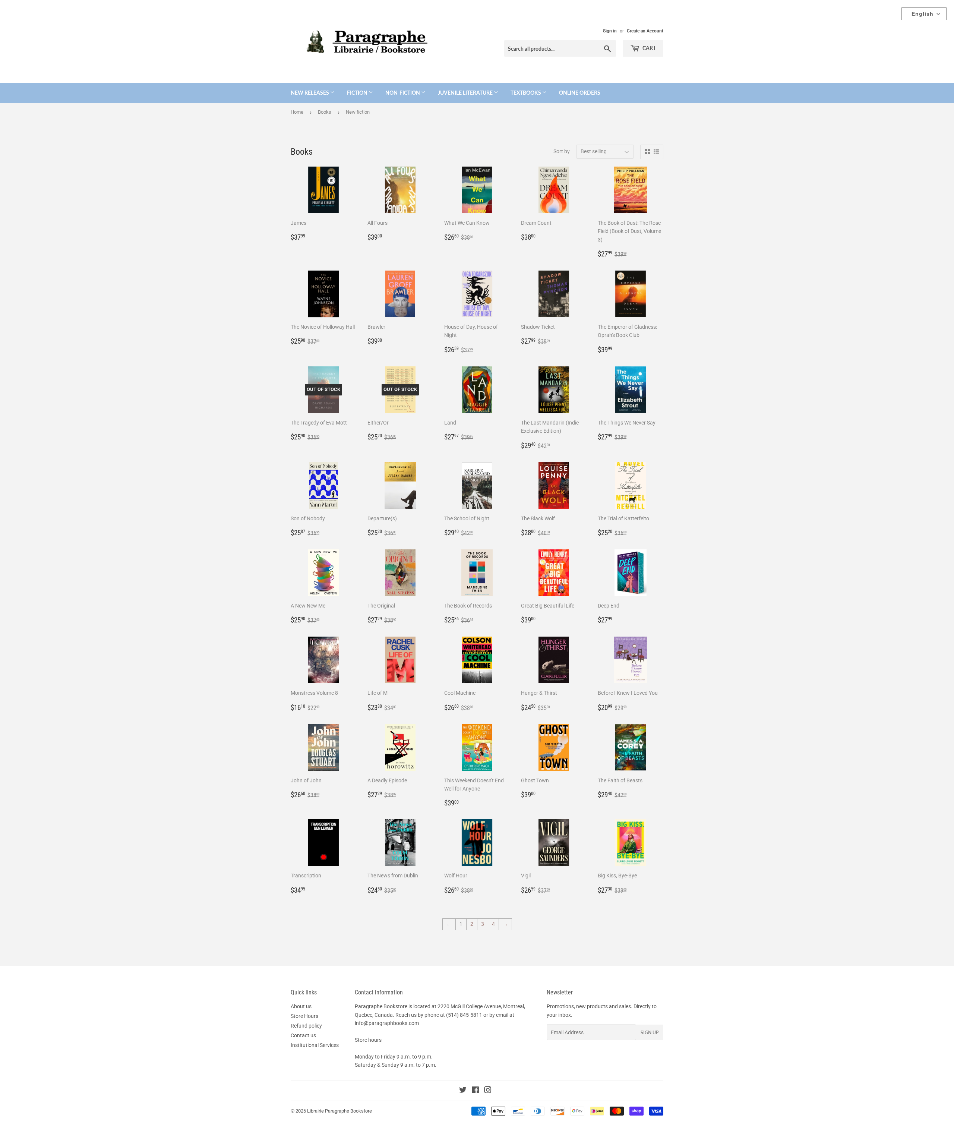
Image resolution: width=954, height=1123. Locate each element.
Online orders (579, 92)
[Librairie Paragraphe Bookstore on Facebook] (475, 1091)
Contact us (303, 1035)
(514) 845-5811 (464, 1015)
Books (324, 112)
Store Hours (304, 1016)
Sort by (561, 151)
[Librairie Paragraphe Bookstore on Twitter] (463, 1091)
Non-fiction (403, 92)
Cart (648, 48)
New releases (310, 92)
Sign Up (649, 1032)
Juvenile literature (466, 92)
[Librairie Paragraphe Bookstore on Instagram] (488, 1091)
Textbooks (526, 92)
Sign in (610, 31)
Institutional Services (315, 1045)
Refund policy (306, 1026)
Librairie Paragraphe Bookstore (339, 1111)
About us (301, 1006)
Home (297, 112)
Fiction (358, 92)
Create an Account (645, 31)
